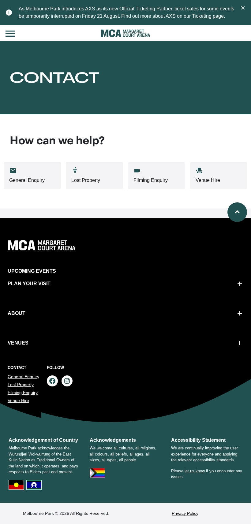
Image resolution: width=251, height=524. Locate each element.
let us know (195, 471)
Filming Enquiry (23, 392)
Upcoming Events (32, 271)
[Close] (243, 7)
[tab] (32, 175)
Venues (18, 342)
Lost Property (21, 384)
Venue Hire (18, 400)
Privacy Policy (185, 513)
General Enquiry (23, 376)
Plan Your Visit (29, 283)
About (16, 313)
